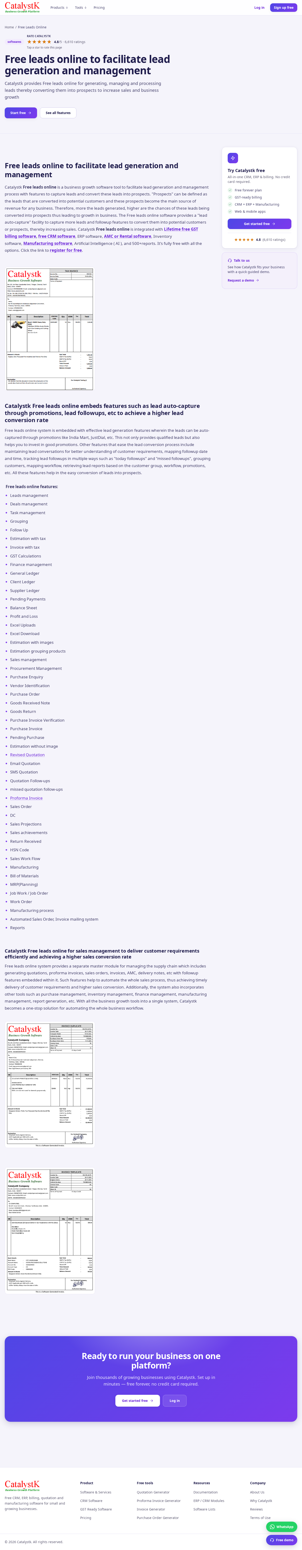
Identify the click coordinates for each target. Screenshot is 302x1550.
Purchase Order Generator (158, 1517)
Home (9, 27)
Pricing (99, 7)
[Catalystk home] (22, 7)
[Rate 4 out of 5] (44, 42)
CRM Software (91, 1500)
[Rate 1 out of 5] (29, 42)
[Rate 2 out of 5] (34, 42)
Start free (18, 112)
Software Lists (204, 1509)
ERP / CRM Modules (208, 1500)
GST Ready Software (96, 1509)
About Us (257, 1492)
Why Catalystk (261, 1500)
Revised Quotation (27, 754)
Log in (259, 7)
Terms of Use (260, 1517)
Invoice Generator (151, 1509)
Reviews (256, 1509)
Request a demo (241, 280)
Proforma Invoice (26, 798)
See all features (58, 112)
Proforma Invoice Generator (159, 1500)
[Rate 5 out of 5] (49, 42)
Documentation (205, 1492)
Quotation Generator (153, 1492)
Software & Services (95, 1492)
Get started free (257, 223)
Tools (79, 7)
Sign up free (284, 7)
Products (57, 7)
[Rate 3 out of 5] (39, 42)
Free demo (285, 1540)
